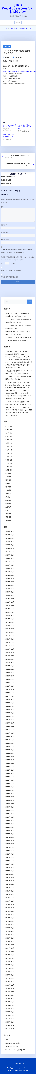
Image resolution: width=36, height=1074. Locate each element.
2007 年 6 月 (9, 965)
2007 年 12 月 (10, 945)
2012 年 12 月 (10, 837)
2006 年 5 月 (9, 1008)
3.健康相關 (8, 460)
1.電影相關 (8, 453)
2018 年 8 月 (9, 679)
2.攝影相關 (8, 457)
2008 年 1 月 (9, 941)
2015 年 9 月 (9, 730)
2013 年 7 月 (9, 814)
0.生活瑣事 (8, 433)
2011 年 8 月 (9, 891)
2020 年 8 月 (9, 662)
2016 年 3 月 (9, 716)
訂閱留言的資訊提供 (11, 1046)
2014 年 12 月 (10, 757)
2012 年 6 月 (9, 857)
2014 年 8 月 (9, 770)
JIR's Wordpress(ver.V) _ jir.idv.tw (18, 8)
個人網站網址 (5, 240)
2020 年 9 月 (9, 659)
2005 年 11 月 (10, 1029)
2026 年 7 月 (9, 531)
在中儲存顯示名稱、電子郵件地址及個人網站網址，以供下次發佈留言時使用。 (17, 251)
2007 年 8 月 (9, 958)
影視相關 (8, 480)
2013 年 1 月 (9, 834)
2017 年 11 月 (10, 689)
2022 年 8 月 (9, 612)
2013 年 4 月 (9, 824)
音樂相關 (8, 520)
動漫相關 (8, 473)
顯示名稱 (4, 225)
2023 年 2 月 (9, 592)
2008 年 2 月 (9, 938)
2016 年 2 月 (9, 720)
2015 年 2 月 (9, 750)
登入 (6, 1040)
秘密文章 (8, 510)
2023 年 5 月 (9, 589)
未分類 (7, 497)
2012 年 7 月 (9, 854)
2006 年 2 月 (9, 1019)
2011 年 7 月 (9, 894)
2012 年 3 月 (9, 867)
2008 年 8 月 (9, 918)
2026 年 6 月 (9, 535)
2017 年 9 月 (9, 693)
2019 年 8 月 (9, 673)
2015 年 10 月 (10, 726)
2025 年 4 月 (9, 565)
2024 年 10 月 (10, 582)
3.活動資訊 (8, 470)
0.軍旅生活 (8, 436)
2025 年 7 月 (9, 558)
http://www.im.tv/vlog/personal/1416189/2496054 (19, 71)
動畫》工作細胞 (6, 180)
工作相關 (8, 477)
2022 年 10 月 (10, 605)
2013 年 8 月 (9, 810)
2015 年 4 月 (9, 746)
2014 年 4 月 (9, 783)
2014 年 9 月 (9, 767)
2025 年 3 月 (9, 568)
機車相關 (8, 500)
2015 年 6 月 (9, 740)
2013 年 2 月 (9, 830)
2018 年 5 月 (9, 683)
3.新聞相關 (8, 467)
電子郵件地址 (6, 232)
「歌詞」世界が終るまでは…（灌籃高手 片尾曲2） (24, 126)
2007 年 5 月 (9, 968)
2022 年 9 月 (9, 609)
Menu (18, 22)
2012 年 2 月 (9, 871)
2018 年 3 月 (9, 686)
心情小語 (8, 483)
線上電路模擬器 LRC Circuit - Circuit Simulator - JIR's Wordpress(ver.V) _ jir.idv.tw (18, 373)
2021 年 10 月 (10, 629)
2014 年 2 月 (9, 790)
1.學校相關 (8, 443)
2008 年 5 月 (9, 928)
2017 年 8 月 (9, 696)
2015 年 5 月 (9, 743)
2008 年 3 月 (9, 935)
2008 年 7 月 (9, 921)
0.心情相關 (8, 426)
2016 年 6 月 (9, 706)
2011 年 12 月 (10, 877)
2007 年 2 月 (9, 978)
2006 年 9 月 (9, 995)
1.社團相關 (8, 450)
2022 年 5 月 (9, 622)
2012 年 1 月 (9, 874)
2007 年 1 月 (9, 982)
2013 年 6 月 (9, 817)
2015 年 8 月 (9, 733)
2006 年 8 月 (9, 998)
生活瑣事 (8, 507)
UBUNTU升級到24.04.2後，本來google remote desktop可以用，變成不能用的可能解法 (18, 395)
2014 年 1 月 (9, 793)
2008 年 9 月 (9, 914)
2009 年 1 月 (9, 901)
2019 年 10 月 (10, 669)
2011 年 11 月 (10, 881)
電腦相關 (8, 517)
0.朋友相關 (8, 430)
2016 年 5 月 (9, 709)
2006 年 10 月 (10, 992)
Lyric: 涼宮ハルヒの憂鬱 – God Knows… (9, 125)
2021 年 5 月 (9, 639)
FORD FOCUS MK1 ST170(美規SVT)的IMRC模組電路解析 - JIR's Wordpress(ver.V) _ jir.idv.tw (18, 354)
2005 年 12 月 (10, 1025)
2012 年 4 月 (9, 864)
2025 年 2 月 (9, 572)
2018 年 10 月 (10, 676)
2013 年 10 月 (10, 804)
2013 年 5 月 (9, 820)
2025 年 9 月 (9, 552)
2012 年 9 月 (9, 847)
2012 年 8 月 (9, 851)
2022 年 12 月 (10, 599)
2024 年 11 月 (10, 578)
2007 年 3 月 (9, 975)
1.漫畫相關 (8, 446)
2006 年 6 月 (9, 1005)
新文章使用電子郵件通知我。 (10, 277)
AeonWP (25, 1070)
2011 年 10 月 (10, 884)
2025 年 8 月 (9, 555)
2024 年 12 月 (10, 575)
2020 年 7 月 (9, 666)
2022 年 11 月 (10, 602)
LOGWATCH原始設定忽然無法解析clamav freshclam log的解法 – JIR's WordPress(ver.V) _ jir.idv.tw (18, 404)
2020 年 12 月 (10, 649)
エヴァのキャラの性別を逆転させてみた (18, 155)
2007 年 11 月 (10, 948)
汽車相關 (8, 504)
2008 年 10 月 (10, 911)
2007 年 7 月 (9, 961)
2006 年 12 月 (10, 985)
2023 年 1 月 (9, 595)
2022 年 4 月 (9, 625)
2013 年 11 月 (10, 800)
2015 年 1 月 (9, 753)
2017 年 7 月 (9, 699)
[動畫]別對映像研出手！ (9, 176)
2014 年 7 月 (9, 773)
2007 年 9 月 (9, 955)
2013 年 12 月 (10, 797)
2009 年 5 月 (9, 898)
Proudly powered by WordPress (17, 1068)
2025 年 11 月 (10, 548)
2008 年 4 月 (9, 931)
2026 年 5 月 (9, 538)
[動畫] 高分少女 (6, 183)
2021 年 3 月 (9, 642)
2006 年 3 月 (9, 1015)
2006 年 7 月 (9, 1002)
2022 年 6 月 (9, 619)
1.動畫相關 (7, 46)
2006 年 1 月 (9, 1022)
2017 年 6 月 (9, 703)
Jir (8, 57)
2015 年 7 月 (9, 736)
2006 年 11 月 (10, 988)
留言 (3, 207)
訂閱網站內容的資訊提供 (13, 1043)
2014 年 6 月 (9, 777)
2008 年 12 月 (10, 904)
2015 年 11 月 (10, 723)
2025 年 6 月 (9, 562)
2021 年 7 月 (9, 632)
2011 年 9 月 (9, 888)
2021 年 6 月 (9, 636)
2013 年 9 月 (9, 807)
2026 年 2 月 (9, 545)
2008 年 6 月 (9, 925)
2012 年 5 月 (9, 861)
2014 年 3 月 (9, 787)
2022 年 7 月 (9, 615)
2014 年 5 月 (9, 780)
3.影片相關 (8, 463)
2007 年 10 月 (10, 951)
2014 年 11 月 (10, 760)
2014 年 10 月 (10, 763)
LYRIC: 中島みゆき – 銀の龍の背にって (9, 135)
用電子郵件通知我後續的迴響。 (11, 270)
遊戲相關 (8, 514)
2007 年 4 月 (9, 972)
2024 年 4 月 (9, 585)
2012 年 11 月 (10, 841)
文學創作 (8, 490)
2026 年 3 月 (9, 542)
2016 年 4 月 (9, 713)
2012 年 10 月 (10, 844)
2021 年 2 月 (9, 646)
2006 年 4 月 (9, 1012)
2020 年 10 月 (10, 656)
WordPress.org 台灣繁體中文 (15, 1050)
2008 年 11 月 (10, 908)
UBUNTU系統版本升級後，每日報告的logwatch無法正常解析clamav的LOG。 (18, 412)
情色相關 (8, 487)
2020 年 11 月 (10, 652)
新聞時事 (8, 493)
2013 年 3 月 (9, 827)
